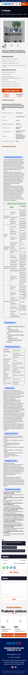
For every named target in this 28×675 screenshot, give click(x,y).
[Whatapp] (11, 567)
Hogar (2, 14)
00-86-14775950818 (21, 1)
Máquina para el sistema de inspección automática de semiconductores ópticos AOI (6, 630)
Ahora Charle (14, 572)
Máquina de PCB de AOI (17, 14)
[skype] (7, 567)
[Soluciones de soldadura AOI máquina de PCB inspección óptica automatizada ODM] (14, 31)
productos (8, 14)
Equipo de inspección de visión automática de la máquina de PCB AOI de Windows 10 (20, 630)
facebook (15, 667)
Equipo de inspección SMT (9, 547)
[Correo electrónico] (14, 567)
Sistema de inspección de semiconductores (13, 550)
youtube (12, 667)
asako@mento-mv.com (8, 1)
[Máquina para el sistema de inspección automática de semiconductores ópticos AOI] (7, 622)
